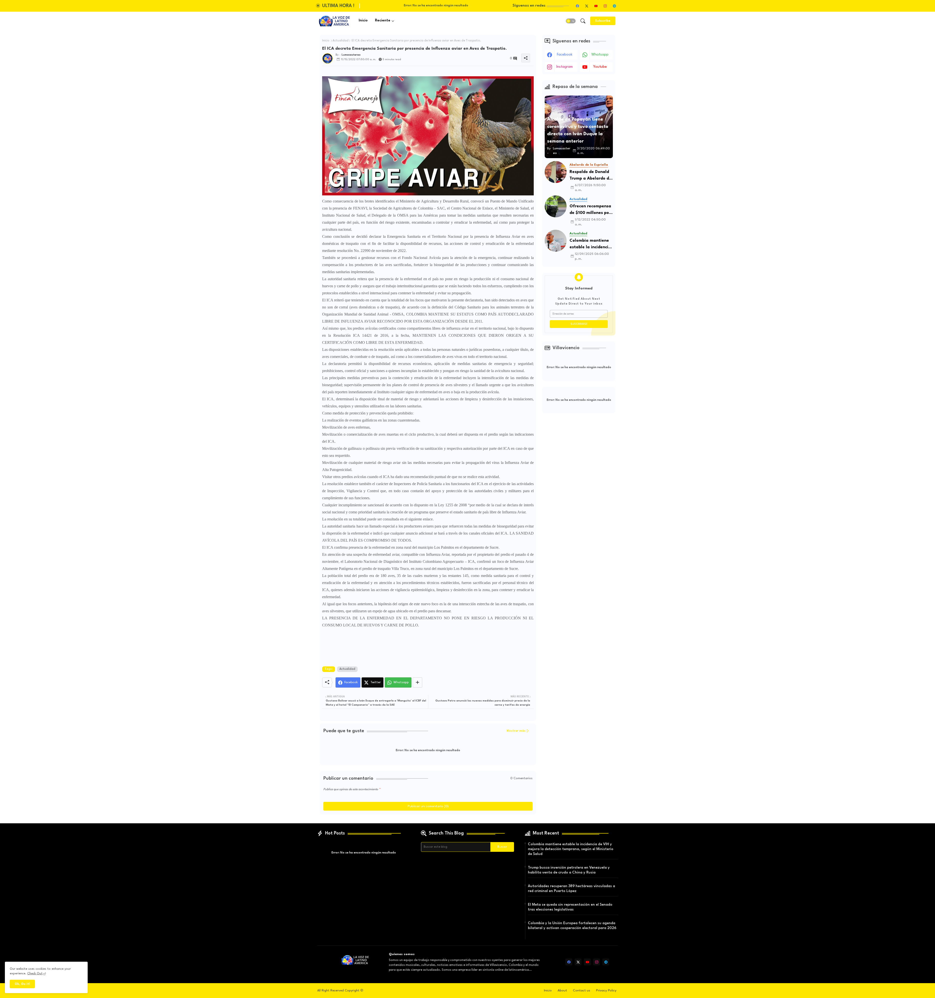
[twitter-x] (586, 5)
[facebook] (577, 5)
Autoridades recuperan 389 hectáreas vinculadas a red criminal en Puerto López (571, 888)
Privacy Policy (606, 990)
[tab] (363, 21)
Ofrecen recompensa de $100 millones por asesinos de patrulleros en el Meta (590, 210)
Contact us (581, 990)
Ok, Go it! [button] (22, 984)
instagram (564, 67)
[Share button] (417, 682)
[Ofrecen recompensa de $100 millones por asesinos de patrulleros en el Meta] (556, 206)
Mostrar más (516, 730)
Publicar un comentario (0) (428, 806)
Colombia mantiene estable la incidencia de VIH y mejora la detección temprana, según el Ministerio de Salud (590, 244)
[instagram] (605, 5)
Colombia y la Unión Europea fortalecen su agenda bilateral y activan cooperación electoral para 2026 (572, 925)
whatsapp (599, 55)
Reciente (382, 20)
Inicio (363, 20)
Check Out (35, 973)
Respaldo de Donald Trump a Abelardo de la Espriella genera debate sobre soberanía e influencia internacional (590, 176)
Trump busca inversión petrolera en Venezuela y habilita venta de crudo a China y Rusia (569, 870)
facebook (564, 55)
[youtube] (595, 5)
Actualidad (340, 40)
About (562, 990)
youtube (600, 67)
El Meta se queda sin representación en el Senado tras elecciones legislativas (570, 907)
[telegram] (614, 5)
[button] (571, 21)
